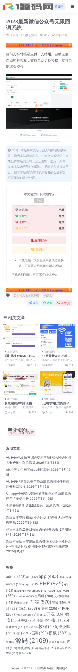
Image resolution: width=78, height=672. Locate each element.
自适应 (64, 648)
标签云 (51, 668)
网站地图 (62, 668)
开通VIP (41, 250)
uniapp (39, 590)
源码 (31, 640)
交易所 (43, 596)
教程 (48, 626)
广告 (40, 614)
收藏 (50, 303)
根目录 (22, 633)
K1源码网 (41, 668)
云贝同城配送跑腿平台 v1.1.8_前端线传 (57, 405)
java (65, 577)
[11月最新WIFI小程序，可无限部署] (57, 336)
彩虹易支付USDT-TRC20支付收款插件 (20, 357)
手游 (43, 620)
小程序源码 (24, 614)
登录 (60, 6)
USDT (55, 590)
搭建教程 (15, 627)
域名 (28, 608)
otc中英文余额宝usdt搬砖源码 (28, 469)
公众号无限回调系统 (26, 295)
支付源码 (12, 351)
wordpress (25, 596)
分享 (35, 303)
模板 (58, 633)
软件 (25, 653)
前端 (40, 602)
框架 (39, 632)
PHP (51, 583)
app (48, 576)
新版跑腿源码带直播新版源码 (20, 405)
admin (15, 576)
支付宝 (31, 627)
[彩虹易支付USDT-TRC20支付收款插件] (20, 336)
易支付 (48, 295)
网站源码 (47, 648)
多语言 (47, 608)
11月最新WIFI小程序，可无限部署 (55, 357)
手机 (28, 620)
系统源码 (28, 648)
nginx (31, 584)
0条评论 (61, 35)
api (32, 577)
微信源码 (31, 35)
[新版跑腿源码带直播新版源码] (20, 383)
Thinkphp (22, 590)
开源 (55, 614)
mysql (15, 584)
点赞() (65, 303)
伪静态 (21, 602)
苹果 (12, 653)
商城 (59, 602)
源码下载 (57, 642)
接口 (60, 620)
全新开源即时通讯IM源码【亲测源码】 (34, 505)
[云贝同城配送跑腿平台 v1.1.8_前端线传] (57, 383)
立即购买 (40, 240)
